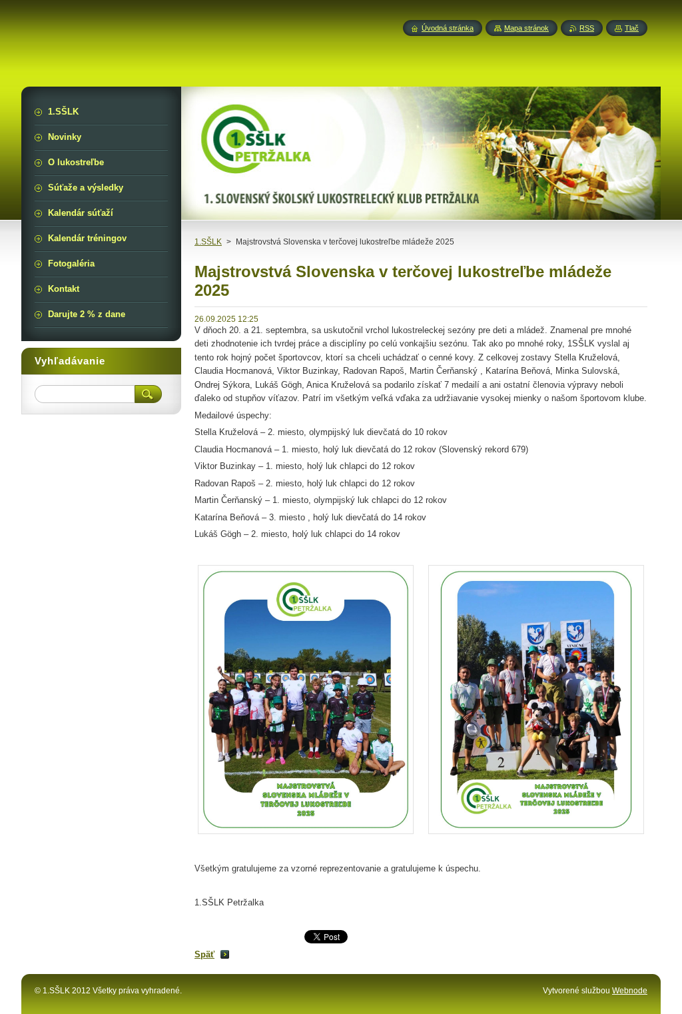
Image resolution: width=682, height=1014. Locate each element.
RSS (586, 28)
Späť (204, 954)
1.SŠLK (208, 242)
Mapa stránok (526, 28)
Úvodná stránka (448, 28)
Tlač (632, 28)
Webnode (629, 991)
